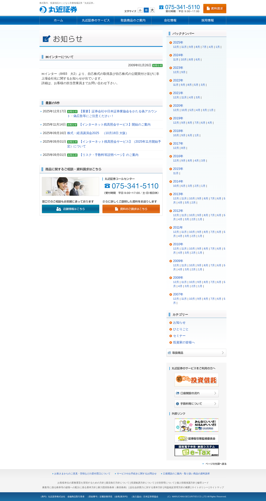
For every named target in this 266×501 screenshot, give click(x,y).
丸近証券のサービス (95, 20)
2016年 (178, 156)
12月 (176, 46)
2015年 (178, 168)
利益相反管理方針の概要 (177, 487)
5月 (196, 84)
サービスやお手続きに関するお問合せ (137, 473)
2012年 (178, 210)
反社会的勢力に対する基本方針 (146, 487)
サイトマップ (217, 487)
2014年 (178, 181)
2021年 (178, 93)
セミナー (179, 335)
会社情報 (170, 20)
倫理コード (203, 482)
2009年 (178, 261)
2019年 (178, 118)
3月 (203, 84)
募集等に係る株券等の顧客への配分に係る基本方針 (69, 487)
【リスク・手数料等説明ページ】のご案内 (108, 154)
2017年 (178, 143)
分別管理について (165, 482)
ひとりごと (181, 329)
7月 (204, 46)
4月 (211, 46)
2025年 (178, 42)
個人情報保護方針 (186, 482)
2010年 (178, 244)
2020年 (178, 105)
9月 (191, 46)
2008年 (178, 277)
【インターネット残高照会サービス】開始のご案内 (115, 124)
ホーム (58, 20)
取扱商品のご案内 (132, 20)
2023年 (178, 67)
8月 (198, 46)
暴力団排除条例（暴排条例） (113, 487)
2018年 (178, 131)
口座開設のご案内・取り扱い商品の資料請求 (186, 473)
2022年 (178, 80)
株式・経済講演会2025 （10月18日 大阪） (98, 133)
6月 (198, 59)
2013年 (178, 194)
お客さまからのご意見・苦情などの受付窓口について (82, 473)
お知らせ (179, 322)
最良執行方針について (117, 482)
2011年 (178, 227)
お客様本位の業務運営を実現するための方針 (80, 482)
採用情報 (207, 20)
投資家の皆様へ (184, 342)
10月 (184, 59)
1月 (218, 46)
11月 (184, 46)
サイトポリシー (200, 487)
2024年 (178, 55)
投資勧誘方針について (142, 482)
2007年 (178, 294)
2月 (197, 185)
